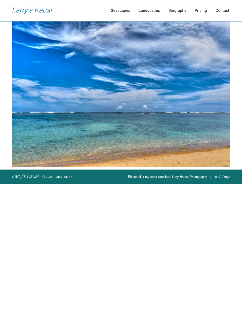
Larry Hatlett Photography (189, 177)
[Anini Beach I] (121, 94)
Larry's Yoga (221, 177)
